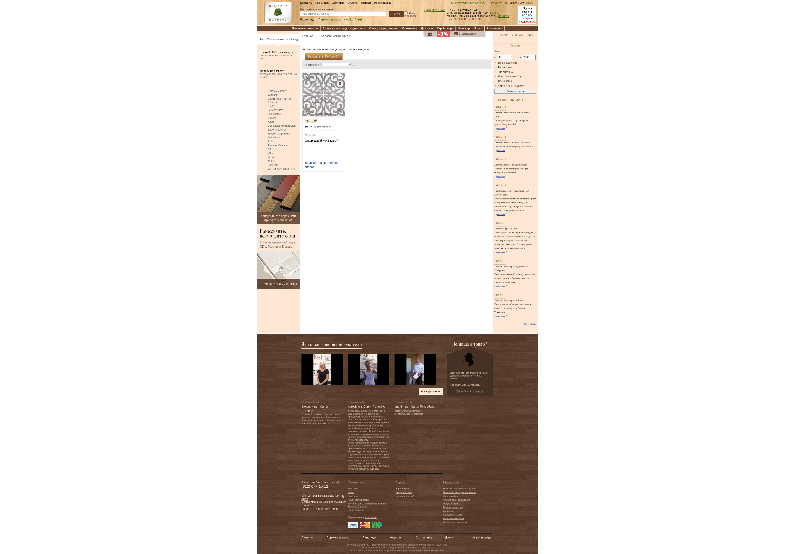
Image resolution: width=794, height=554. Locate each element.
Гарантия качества (453, 507)
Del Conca (274, 137)
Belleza (272, 117)
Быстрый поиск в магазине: (317, 9)
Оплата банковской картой (457, 500)
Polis (271, 141)
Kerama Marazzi (277, 91)
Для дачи (427, 28)
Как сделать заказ (452, 514)
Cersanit (272, 95)
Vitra (270, 153)
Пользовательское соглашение (459, 488)
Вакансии (353, 496)
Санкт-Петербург (434, 10)
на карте (494, 12)
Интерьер (464, 28)
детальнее (500, 128)
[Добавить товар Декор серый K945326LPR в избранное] (340, 83)
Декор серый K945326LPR (322, 140)
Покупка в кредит (452, 503)
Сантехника (409, 28)
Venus (271, 157)
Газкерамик (274, 114)
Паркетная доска (329, 19)
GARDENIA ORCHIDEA (281, 169)
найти (396, 14)
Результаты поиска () (323, 56)
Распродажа (382, 2)
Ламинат (360, 19)
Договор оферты (451, 496)
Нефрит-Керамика (279, 133)
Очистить (515, 45)
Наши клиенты (355, 510)
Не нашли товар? (405, 496)
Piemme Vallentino (278, 145)
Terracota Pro (275, 110)
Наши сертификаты (358, 500)
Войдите (496, 2)
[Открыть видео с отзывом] (322, 369)
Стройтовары (445, 28)
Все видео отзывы (430, 391)
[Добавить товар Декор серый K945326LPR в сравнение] (340, 76)
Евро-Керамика (277, 129)
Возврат (365, 2)
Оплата (352, 2)
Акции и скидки (482, 537)
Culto (271, 161)
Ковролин (396, 537)
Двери (449, 537)
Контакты (306, 2)
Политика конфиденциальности (459, 492)
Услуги (478, 28)
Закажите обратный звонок (467, 2)
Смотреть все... (530, 324)
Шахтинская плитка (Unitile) (279, 100)
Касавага (273, 165)
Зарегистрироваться (406, 488)
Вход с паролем (404, 492)
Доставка (338, 2)
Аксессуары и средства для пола (344, 28)
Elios (271, 149)
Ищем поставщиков (453, 518)
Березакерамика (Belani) (282, 125)
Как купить (322, 2)
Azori (271, 121)
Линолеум (369, 537)
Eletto (271, 106)
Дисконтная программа (455, 522)
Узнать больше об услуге (469, 391)
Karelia (348, 19)
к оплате (371, 517)
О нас (351, 492)
